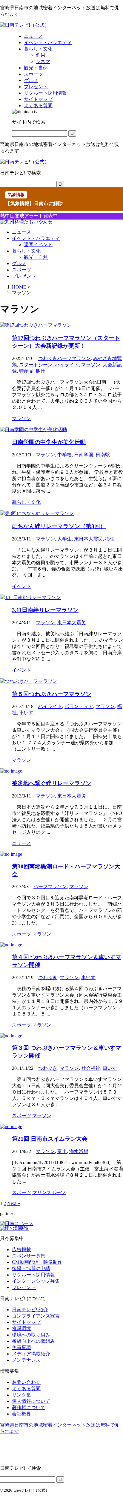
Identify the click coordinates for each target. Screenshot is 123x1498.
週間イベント (38, 244)
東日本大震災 (88, 538)
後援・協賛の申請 (31, 1268)
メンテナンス (26, 1360)
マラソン (90, 364)
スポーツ (21, 269)
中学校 (64, 454)
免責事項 (21, 1347)
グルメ (19, 263)
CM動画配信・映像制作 (37, 1262)
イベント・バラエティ (36, 238)
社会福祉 (90, 1068)
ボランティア (78, 706)
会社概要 (21, 1413)
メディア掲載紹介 (31, 1353)
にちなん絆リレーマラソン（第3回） (59, 526)
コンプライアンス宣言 (36, 1315)
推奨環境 (21, 1328)
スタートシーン (36, 364)
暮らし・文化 (26, 250)
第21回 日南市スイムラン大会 (49, 1139)
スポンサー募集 (28, 1255)
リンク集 (21, 1394)
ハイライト (67, 364)
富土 (62, 1151)
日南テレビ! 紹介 (30, 1309)
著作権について (28, 1407)
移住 (110, 538)
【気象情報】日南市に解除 (34, 203)
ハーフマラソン (50, 886)
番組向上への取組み (33, 1341)
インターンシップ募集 (36, 1281)
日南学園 (83, 454)
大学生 (64, 538)
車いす (26, 712)
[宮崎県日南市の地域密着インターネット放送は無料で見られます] (24, 25)
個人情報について (31, 1401)
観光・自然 (36, 257)
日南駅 (103, 454)
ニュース (21, 232)
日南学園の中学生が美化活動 (49, 442)
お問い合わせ (26, 1382)
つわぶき (47, 977)
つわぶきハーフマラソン (64, 358)
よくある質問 (26, 1388)
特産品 (26, 371)
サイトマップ (26, 1322)
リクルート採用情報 (33, 1274)
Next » (13, 1203)
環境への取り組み (31, 1334)
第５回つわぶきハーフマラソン (51, 694)
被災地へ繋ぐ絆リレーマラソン (51, 783)
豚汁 (40, 371)
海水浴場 (78, 1151)
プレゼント (24, 276)
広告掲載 (21, 1249)
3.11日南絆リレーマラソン (45, 610)
